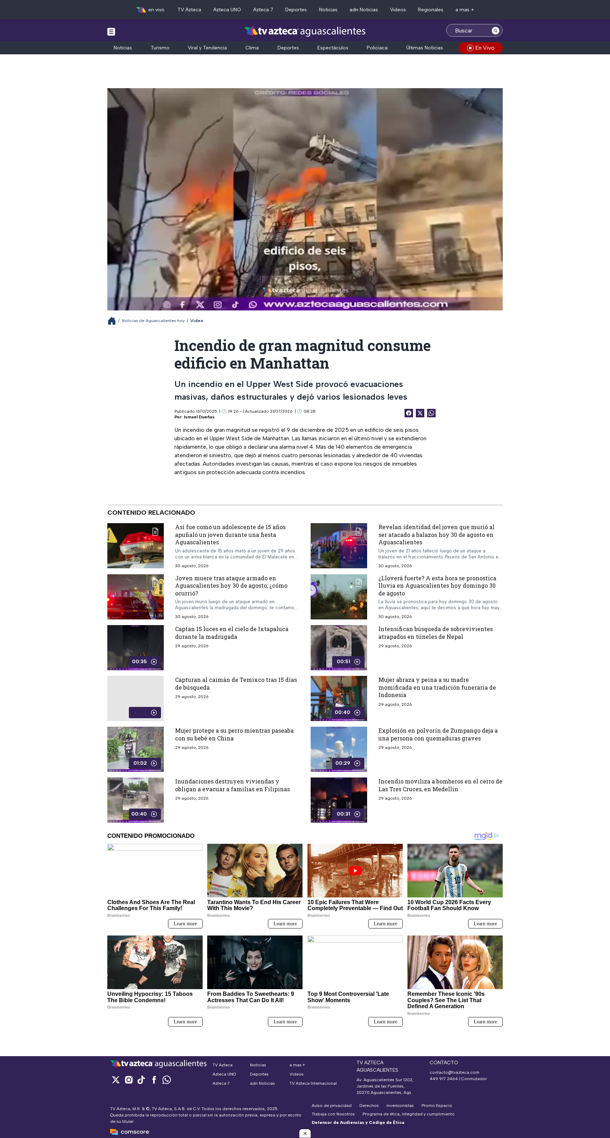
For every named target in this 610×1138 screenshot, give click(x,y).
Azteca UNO (227, 10)
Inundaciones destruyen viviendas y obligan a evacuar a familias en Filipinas (232, 785)
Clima (252, 48)
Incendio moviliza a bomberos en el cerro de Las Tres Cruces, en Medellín (440, 785)
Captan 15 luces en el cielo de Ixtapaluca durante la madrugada (231, 632)
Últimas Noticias (424, 48)
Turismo (160, 48)
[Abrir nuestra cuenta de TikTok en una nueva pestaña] (141, 1079)
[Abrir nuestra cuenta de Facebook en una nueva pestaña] (154, 1079)
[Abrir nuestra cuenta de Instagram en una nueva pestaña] (128, 1079)
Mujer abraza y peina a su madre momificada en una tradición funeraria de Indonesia (437, 687)
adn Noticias (363, 10)
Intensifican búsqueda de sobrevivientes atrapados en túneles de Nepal (435, 632)
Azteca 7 (263, 10)
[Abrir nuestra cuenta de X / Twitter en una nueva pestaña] (116, 1079)
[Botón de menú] (111, 31)
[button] (305, 1133)
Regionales (430, 10)
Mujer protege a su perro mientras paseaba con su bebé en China (234, 734)
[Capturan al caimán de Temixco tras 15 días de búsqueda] (135, 698)
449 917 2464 (444, 1078)
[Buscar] (496, 30)
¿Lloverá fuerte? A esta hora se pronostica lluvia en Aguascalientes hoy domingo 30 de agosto (437, 585)
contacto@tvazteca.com (454, 1072)
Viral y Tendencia (207, 48)
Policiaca (377, 48)
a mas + (464, 10)
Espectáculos (332, 48)
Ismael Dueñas (199, 416)
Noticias (328, 10)
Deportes (296, 10)
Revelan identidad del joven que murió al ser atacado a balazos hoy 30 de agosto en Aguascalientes (436, 534)
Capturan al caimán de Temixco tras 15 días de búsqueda (236, 683)
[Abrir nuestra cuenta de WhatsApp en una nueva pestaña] (166, 1079)
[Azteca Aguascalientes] (305, 31)
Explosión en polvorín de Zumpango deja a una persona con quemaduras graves (438, 734)
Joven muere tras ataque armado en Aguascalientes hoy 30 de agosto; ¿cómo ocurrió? (231, 585)
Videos (398, 10)
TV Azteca (189, 10)
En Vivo (485, 47)
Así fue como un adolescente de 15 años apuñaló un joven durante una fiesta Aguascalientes (230, 534)
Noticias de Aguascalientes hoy (153, 320)
